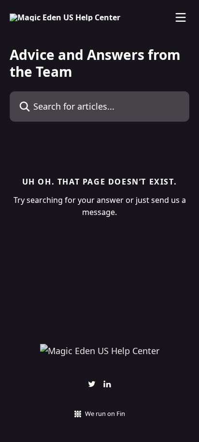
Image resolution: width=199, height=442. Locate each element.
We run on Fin (105, 413)
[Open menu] (180, 17)
